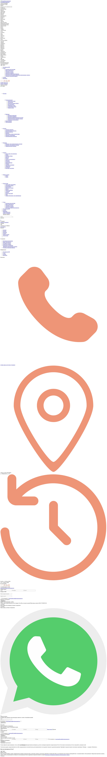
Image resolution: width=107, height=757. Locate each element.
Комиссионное (8, 120)
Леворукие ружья (11, 101)
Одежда (4, 152)
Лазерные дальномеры (10, 135)
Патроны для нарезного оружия (12, 145)
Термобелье (7, 166)
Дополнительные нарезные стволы (15, 118)
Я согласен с (10, 721)
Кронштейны (8, 186)
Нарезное (7, 114)
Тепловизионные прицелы (11, 136)
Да (1, 751)
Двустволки (10, 102)
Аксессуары (5, 183)
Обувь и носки (6, 174)
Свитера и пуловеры (9, 164)
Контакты (5, 78)
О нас (4, 68)
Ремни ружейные (9, 190)
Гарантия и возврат (9, 206)
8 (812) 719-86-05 (4, 83)
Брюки (6, 154)
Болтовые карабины (12, 116)
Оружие (4, 93)
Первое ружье (11, 107)
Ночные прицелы (9, 131)
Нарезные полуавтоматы (13, 119)
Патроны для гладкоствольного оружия (13, 143)
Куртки (7, 158)
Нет (4, 751)
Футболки (7, 167)
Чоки (6, 194)
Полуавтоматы (11, 104)
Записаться (3, 722)
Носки (6, 176)
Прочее (7, 189)
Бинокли (7, 133)
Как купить (49, 729)
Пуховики (7, 161)
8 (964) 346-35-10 (4, 82)
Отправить (3, 600)
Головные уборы (9, 156)
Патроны (5, 142)
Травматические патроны (10, 146)
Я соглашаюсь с (12, 598)
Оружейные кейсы (9, 185)
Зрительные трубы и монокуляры (12, 134)
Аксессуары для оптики (10, 184)
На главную (3, 226)
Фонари (7, 192)
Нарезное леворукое (12, 115)
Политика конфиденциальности (12, 207)
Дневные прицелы (9, 129)
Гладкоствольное (9, 100)
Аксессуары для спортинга (11, 153)
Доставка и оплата (9, 205)
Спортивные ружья (12, 106)
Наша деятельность (9, 204)
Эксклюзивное (8, 122)
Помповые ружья (11, 105)
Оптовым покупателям (10, 203)
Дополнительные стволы (13, 103)
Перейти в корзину (4, 222)
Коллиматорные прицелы (10, 130)
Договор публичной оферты (9, 247)
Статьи (4, 77)
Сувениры (7, 191)
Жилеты (7, 157)
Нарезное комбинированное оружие (15, 117)
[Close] (0, 715)
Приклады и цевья (9, 187)
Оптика (4, 128)
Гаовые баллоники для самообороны (13, 195)
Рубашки (7, 163)
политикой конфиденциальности (16, 598)
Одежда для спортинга (10, 159)
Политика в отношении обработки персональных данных (10, 246)
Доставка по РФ (6, 67)
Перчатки (7, 160)
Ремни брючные (8, 162)
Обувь (6, 175)
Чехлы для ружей (9, 193)
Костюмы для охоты (9, 168)
